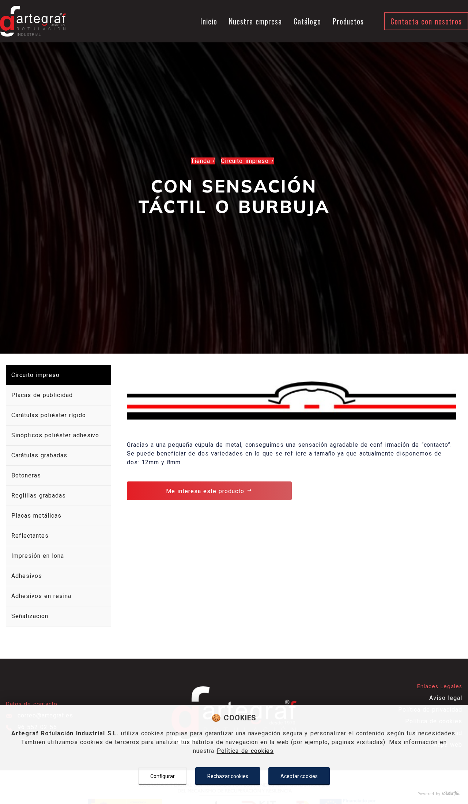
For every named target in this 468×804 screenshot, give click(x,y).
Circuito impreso (246, 160)
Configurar (162, 776)
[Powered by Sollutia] (234, 794)
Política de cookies (245, 750)
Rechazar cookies (227, 776)
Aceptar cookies (299, 776)
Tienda (201, 160)
